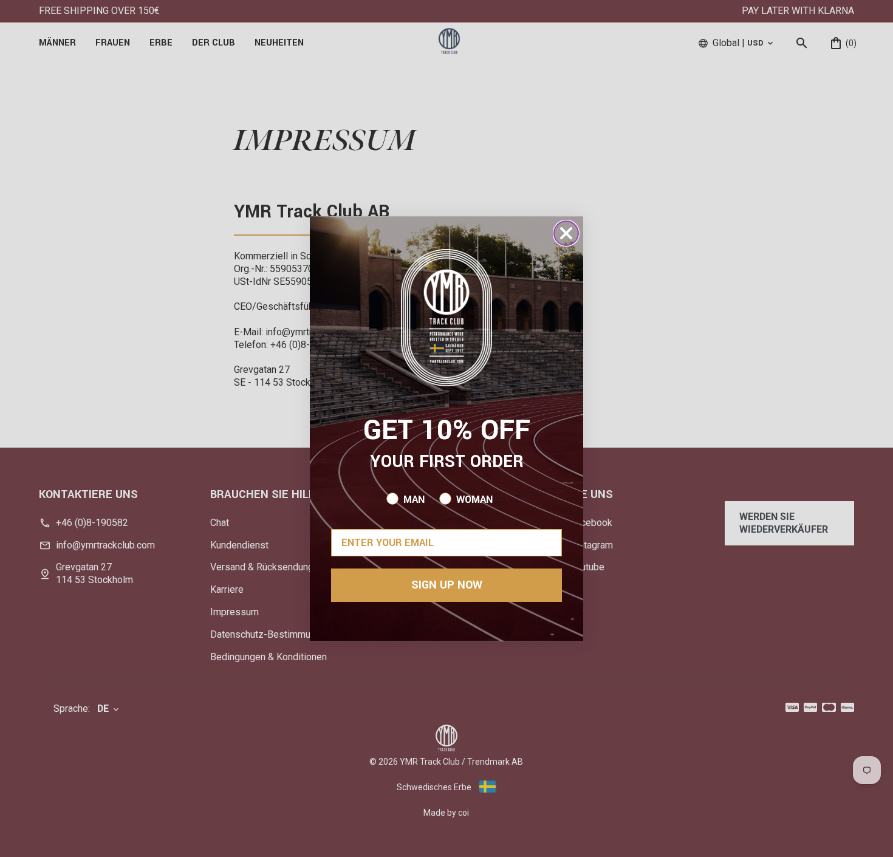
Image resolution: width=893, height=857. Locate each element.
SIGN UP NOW (446, 585)
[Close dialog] (566, 233)
